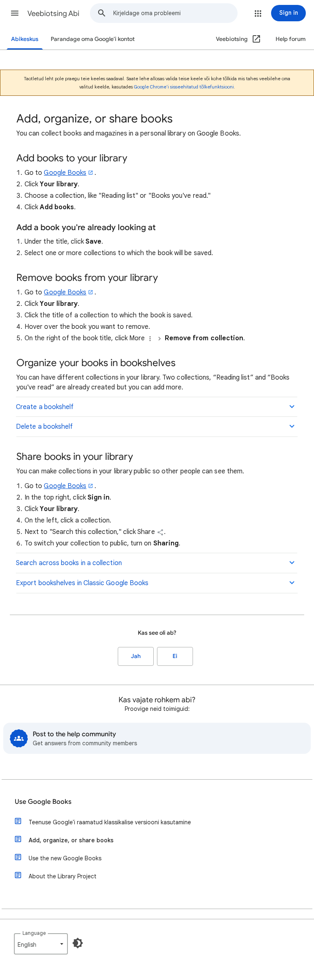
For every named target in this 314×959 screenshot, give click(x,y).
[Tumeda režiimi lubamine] (77, 943)
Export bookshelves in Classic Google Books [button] (82, 583)
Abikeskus (24, 39)
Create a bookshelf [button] (45, 407)
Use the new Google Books (65, 858)
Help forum (291, 39)
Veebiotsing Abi (53, 13)
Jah (136, 656)
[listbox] (41, 943)
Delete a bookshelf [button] (44, 427)
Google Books (65, 173)
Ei (175, 656)
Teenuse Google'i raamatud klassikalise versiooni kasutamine (110, 822)
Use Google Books (43, 802)
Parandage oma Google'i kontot (93, 39)
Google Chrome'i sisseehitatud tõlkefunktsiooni (184, 87)
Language (34, 933)
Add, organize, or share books (71, 840)
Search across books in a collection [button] (69, 563)
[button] (15, 13)
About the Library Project (62, 876)
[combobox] (175, 13)
